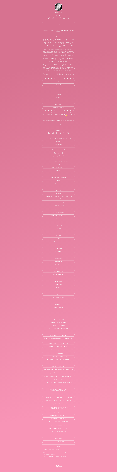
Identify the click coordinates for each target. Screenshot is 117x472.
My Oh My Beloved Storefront (58, 209)
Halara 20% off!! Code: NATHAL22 (58, 325)
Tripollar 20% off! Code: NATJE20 (59, 356)
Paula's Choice (58, 222)
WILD (58, 294)
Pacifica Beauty (58, 248)
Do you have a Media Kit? (49, 454)
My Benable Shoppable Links (58, 215)
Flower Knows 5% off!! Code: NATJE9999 (58, 343)
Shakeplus (58, 218)
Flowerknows (58, 225)
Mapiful (58, 310)
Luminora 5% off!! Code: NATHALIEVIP (58, 328)
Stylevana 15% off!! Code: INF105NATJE (58, 335)
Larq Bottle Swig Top (58, 297)
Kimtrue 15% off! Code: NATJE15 (58, 379)
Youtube (58, 25)
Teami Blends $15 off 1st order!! (58, 418)
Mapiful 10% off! (58, 438)
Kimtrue (58, 255)
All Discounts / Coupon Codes (58, 322)
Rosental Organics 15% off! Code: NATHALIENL (58, 359)
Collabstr (58, 141)
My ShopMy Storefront (58, 212)
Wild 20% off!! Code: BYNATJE (58, 366)
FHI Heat (58, 287)
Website (59, 81)
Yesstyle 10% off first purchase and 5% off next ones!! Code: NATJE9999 (58, 339)
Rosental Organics (58, 241)
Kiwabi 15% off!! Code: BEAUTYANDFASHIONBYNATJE (58, 400)
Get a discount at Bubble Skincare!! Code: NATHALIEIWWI (58, 369)
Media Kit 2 (58, 87)
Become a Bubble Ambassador (58, 174)
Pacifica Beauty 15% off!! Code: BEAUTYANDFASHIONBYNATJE (58, 373)
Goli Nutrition (58, 304)
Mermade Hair (58, 284)
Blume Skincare (58, 261)
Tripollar (58, 238)
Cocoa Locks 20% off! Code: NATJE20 (58, 415)
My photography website (58, 156)
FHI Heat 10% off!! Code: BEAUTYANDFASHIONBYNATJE (58, 397)
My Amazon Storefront (58, 205)
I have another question (49, 458)
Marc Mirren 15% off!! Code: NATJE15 (58, 425)
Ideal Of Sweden (58, 307)
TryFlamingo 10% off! (58, 412)
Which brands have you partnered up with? (54, 452)
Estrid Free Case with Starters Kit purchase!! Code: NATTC (58, 386)
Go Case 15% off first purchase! (58, 435)
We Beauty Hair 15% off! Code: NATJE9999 (58, 404)
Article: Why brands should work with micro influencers (58, 125)
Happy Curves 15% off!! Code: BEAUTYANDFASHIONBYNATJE (58, 382)
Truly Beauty (58, 264)
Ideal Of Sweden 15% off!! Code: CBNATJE (58, 428)
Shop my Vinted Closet (58, 441)
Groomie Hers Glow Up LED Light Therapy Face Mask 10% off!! (58, 350)
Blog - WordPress (58, 101)
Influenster (58, 180)
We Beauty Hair (58, 281)
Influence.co (58, 144)
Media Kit (58, 84)
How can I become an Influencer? (51, 449)
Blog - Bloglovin (58, 104)
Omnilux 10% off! (58, 353)
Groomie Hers (58, 232)
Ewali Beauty (58, 245)
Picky (58, 164)
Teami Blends (58, 301)
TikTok (58, 21)
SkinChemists (58, 258)
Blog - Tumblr (58, 97)
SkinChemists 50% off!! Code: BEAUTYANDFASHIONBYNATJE (58, 363)
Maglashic (58, 278)
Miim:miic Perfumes (58, 271)
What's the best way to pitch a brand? (53, 451)
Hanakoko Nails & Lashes (58, 274)
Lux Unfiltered (58, 251)
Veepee (58, 291)
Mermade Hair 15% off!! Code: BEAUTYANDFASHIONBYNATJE (58, 394)
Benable (58, 170)
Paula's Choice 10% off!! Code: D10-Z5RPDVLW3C (58, 332)
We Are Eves (58, 187)
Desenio (58, 314)
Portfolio (58, 91)
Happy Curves (58, 268)
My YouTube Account (58, 107)
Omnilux (58, 235)
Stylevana (58, 228)
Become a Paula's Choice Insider (58, 177)
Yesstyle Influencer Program (58, 167)
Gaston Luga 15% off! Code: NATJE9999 (58, 421)
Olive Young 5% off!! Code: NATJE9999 (58, 346)
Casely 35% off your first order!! (58, 431)
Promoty (58, 190)
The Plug (58, 193)
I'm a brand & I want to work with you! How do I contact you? (58, 456)
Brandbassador (58, 183)
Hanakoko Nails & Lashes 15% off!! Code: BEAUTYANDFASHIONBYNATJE (58, 408)
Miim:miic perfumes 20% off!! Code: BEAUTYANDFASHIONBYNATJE (58, 390)
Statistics (58, 94)
